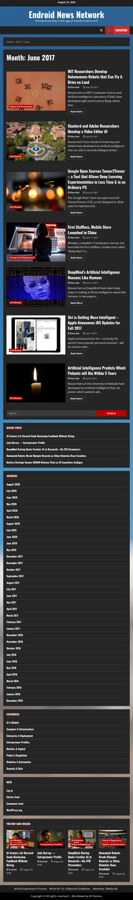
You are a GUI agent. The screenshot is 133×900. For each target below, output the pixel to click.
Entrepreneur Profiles (18, 742)
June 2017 (11, 596)
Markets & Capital (15, 749)
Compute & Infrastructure (20, 729)
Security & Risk (14, 768)
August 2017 (12, 583)
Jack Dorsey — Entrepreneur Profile (25, 443)
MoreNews (78, 896)
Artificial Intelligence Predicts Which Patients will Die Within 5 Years (35, 382)
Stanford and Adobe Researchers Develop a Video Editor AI (35, 141)
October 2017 (13, 570)
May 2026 (11, 504)
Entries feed (12, 797)
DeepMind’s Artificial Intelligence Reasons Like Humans (35, 287)
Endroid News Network (66, 14)
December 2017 (14, 556)
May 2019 (11, 550)
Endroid (13, 869)
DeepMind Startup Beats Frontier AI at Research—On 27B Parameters (43, 449)
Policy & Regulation (16, 755)
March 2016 (12, 681)
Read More (77, 112)
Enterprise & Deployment (22, 257)
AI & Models (15, 156)
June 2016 (11, 661)
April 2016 (11, 674)
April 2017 (11, 609)
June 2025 (11, 537)
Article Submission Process (30, 888)
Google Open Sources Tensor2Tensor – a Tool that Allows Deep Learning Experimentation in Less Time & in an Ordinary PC (35, 191)
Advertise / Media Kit (105, 888)
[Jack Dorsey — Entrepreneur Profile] (51, 839)
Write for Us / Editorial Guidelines (69, 888)
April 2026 (12, 510)
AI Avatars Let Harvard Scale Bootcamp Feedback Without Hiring (40, 436)
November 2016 (14, 642)
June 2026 (12, 497)
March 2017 (12, 615)
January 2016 (13, 694)
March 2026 (12, 517)
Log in (9, 790)
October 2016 (13, 648)
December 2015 (14, 700)
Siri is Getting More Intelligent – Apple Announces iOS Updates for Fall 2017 (35, 334)
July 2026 (11, 491)
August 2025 (13, 523)
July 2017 (11, 589)
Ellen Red (74, 87)
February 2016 (14, 687)
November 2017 (14, 563)
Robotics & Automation (21, 106)
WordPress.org (14, 810)
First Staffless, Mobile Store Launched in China (35, 242)
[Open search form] (101, 30)
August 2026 (13, 484)
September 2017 (15, 576)
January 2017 (13, 628)
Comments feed (14, 804)
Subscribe (121, 30)
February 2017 (13, 622)
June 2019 (11, 543)
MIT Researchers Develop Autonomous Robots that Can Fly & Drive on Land (35, 91)
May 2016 (11, 668)
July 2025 (11, 530)
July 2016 (11, 655)
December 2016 (14, 635)
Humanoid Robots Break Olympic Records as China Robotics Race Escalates (46, 456)
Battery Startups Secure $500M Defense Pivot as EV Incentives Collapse (44, 462)
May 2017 (11, 602)
